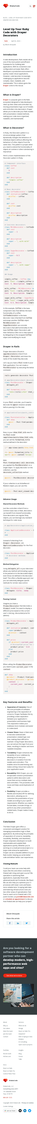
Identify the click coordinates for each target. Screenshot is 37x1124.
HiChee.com (7, 1056)
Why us (5, 1026)
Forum (21, 1056)
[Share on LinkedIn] (18, 923)
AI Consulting (23, 1042)
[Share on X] (27, 923)
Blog (5, 18)
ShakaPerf (22, 1034)
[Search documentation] (30, 6)
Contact (5, 1037)
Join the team (7, 1034)
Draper (5, 85)
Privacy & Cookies (28, 1103)
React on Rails (7, 1068)
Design (21, 1028)
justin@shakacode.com (25, 897)
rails (6, 41)
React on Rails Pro (24, 1031)
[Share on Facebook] (9, 923)
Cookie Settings (8, 1106)
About (5, 1022)
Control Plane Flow (9, 1074)
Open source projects (25, 1045)
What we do (22, 1026)
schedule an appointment (15, 899)
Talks (20, 1059)
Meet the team (8, 1031)
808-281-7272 (7, 1097)
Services (21, 1022)
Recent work (7, 1054)
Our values (6, 1028)
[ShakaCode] (10, 1082)
